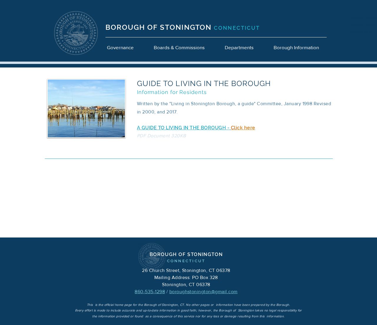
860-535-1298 (150, 291)
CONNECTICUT (237, 28)
